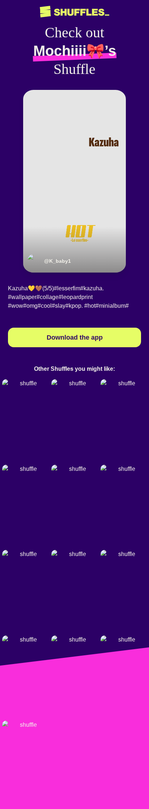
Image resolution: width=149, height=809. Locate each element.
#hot (89, 306)
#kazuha (91, 288)
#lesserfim (67, 288)
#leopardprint (76, 297)
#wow (15, 306)
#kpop (73, 306)
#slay (58, 306)
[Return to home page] (74, 12)
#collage (48, 297)
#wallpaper (22, 297)
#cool (45, 306)
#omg (30, 306)
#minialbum (110, 306)
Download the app (75, 337)
